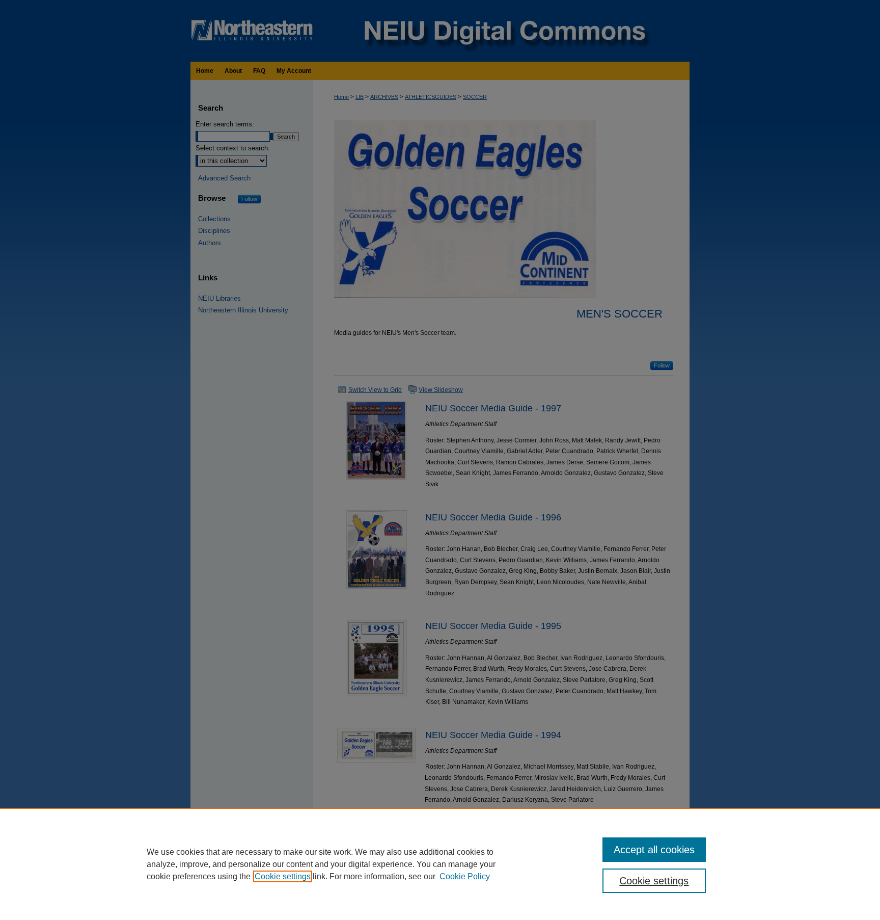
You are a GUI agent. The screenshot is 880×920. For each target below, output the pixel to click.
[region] (440, 864)
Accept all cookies (654, 849)
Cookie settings (283, 876)
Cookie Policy (464, 876)
